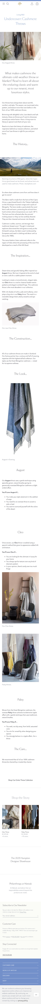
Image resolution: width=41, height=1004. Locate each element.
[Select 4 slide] (34, 828)
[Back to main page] (20, 3)
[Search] (7, 4)
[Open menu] (4, 4)
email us (8, 936)
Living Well (20, 15)
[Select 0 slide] (8, 828)
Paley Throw (25, 832)
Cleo (20, 532)
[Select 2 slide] (12, 828)
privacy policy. (23, 1001)
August (20, 470)
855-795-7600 (15, 936)
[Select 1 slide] (10, 828)
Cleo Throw (5, 832)
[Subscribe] (37, 916)
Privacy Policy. (23, 912)
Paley (20, 699)
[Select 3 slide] (14, 828)
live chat (23, 936)
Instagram (7, 955)
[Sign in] (32, 3)
